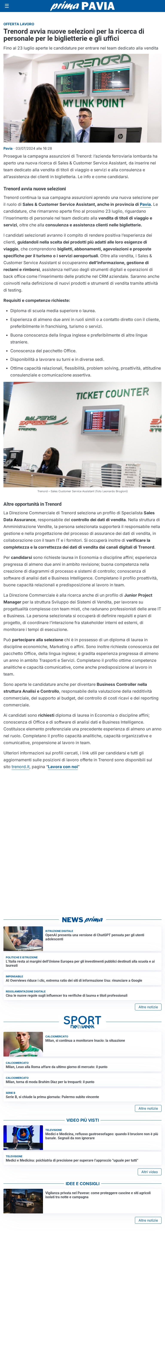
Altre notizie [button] (148, 1007)
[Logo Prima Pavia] (82, 6)
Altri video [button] (149, 1172)
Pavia (145, 204)
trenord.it (20, 766)
